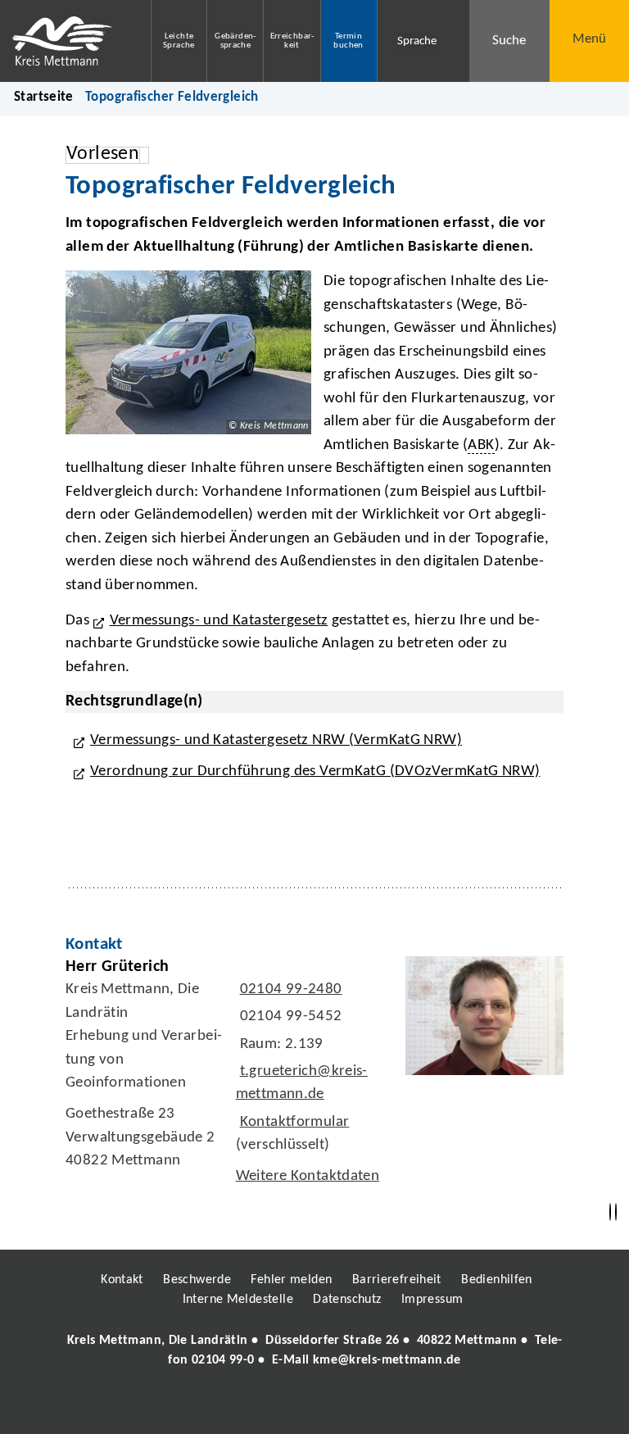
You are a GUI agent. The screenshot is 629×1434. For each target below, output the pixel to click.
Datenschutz (347, 1299)
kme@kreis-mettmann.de (387, 1360)
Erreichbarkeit (292, 41)
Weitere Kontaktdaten (308, 1176)
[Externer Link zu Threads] (276, 1407)
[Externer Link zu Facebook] (202, 1407)
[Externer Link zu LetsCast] (423, 1407)
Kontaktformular (295, 1122)
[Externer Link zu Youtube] (349, 1407)
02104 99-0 (223, 1360)
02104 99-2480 (289, 989)
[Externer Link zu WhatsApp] (386, 1407)
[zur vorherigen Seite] (610, 1212)
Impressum (432, 1299)
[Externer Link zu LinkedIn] (312, 1407)
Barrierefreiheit (396, 1280)
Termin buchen (348, 41)
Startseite (44, 97)
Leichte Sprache (179, 41)
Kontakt (122, 1280)
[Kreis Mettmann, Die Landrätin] (314, 1350)
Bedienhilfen (496, 1280)
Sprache (417, 41)
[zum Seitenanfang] (616, 1212)
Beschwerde (197, 1280)
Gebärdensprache (235, 41)
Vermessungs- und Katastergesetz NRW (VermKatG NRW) (276, 740)
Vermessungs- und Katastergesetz (219, 621)
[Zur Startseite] (63, 41)
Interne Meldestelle (238, 1299)
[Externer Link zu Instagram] (239, 1407)
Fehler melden (291, 1280)
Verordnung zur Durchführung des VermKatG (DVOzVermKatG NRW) (315, 771)
